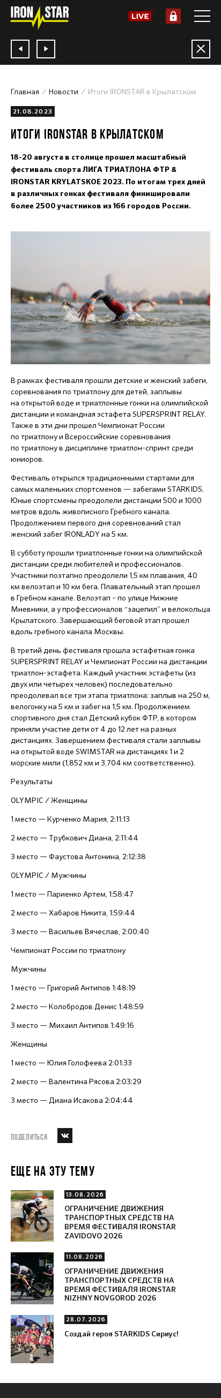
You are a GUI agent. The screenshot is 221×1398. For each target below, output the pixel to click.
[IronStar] (39, 18)
